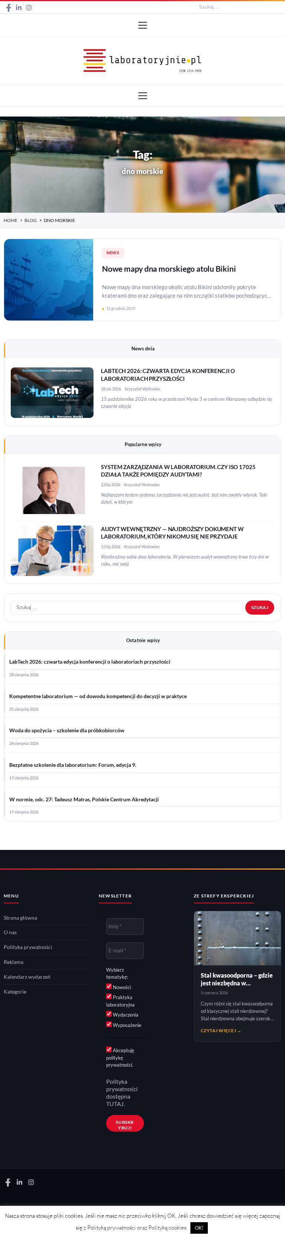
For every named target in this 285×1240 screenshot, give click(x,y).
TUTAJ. (115, 1103)
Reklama (13, 962)
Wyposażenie (126, 1025)
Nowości (121, 987)
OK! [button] (199, 1228)
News (113, 253)
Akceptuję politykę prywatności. (120, 1057)
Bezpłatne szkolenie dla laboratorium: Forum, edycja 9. (72, 765)
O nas (10, 932)
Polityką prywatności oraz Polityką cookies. (137, 1227)
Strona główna (20, 918)
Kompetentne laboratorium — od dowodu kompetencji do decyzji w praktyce (98, 696)
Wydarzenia (125, 1015)
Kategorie (15, 992)
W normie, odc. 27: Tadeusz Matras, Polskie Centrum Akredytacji (84, 799)
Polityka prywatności (28, 947)
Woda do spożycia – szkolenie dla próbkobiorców (66, 730)
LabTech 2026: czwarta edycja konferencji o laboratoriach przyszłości (89, 662)
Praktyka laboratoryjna (120, 1001)
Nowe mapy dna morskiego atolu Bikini (169, 268)
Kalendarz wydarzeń (27, 977)
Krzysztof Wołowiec (143, 388)
